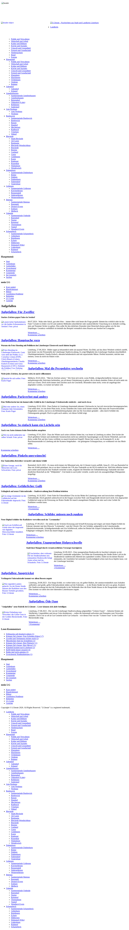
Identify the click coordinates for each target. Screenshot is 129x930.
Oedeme (14, 82)
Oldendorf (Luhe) (18, 102)
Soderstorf (15, 107)
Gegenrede (10, 273)
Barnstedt (15, 204)
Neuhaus (14, 114)
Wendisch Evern (17, 229)
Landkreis (54, 27)
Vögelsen (15, 132)
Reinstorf (14, 222)
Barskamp (15, 143)
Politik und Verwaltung (20, 39)
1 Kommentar (33, 509)
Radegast (14, 161)
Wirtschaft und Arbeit (19, 41)
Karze (13, 159)
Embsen (14, 209)
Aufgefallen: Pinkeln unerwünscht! (23, 455)
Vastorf (14, 227)
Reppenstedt (16, 193)
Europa (14, 57)
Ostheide (9, 213)
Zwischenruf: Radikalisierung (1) (19, 654)
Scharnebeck (11, 231)
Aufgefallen (10, 266)
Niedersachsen (17, 53)
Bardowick (10, 116)
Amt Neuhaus (11, 109)
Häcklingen (15, 77)
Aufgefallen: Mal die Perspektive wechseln (55, 368)
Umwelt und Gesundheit (21, 48)
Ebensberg (15, 75)
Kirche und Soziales (19, 46)
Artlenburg (15, 236)
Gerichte (9, 301)
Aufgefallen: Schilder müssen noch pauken (55, 514)
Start (8, 261)
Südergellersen (17, 195)
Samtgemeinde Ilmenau (20, 202)
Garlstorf (14, 152)
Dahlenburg (10, 170)
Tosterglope (15, 184)
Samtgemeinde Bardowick (21, 118)
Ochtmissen (15, 80)
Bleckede (9, 136)
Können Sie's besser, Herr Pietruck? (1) (21, 643)
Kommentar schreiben (36, 335)
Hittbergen (15, 243)
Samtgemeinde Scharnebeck (22, 234)
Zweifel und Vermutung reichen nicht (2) (22, 638)
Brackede (15, 148)
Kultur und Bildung (19, 43)
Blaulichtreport (12, 289)
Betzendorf (15, 100)
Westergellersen (17, 197)
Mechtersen (15, 127)
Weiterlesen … (34, 333)
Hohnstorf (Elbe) (18, 245)
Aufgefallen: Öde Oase (43, 601)
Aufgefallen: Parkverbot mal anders (24, 396)
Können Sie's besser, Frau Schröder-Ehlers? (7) (25, 636)
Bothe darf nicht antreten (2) (17, 652)
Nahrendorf (15, 182)
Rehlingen (15, 105)
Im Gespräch (11, 275)
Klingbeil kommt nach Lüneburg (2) (20, 647)
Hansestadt (10, 59)
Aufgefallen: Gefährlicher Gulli (21, 486)
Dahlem (14, 177)
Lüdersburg (15, 247)
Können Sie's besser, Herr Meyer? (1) (21, 645)
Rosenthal (15, 163)
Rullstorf (14, 249)
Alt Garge (15, 141)
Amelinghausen (12, 93)
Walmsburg (15, 166)
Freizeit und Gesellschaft (21, 50)
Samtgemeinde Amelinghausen (23, 96)
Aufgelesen (10, 264)
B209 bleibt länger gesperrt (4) (18, 650)
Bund (13, 55)
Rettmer (14, 84)
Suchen (9, 277)
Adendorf (10, 86)
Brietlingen (15, 238)
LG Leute (10, 298)
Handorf (14, 125)
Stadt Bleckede (17, 139)
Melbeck (14, 211)
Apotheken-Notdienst (14, 294)
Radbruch (15, 129)
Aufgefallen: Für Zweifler (18, 312)
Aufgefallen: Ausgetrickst (17, 573)
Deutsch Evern (17, 206)
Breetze (14, 150)
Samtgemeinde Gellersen (21, 188)
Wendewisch (16, 168)
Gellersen (10, 186)
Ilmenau (9, 200)
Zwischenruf (11, 268)
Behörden (10, 296)
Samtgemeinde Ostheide (20, 215)
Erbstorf (14, 91)
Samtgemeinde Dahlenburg (22, 172)
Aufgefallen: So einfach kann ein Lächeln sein (30, 425)
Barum (14, 123)
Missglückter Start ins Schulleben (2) (20, 641)
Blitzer (8, 292)
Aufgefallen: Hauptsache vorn (20, 340)
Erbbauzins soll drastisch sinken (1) (20, 634)
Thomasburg (16, 225)
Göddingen (15, 157)
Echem (14, 240)
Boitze (13, 175)
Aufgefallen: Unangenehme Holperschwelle (54, 542)
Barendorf (15, 218)
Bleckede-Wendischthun (20, 145)
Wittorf (14, 134)
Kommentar (10, 270)
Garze (13, 154)
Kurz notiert (11, 287)
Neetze (14, 220)
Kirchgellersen (17, 191)
